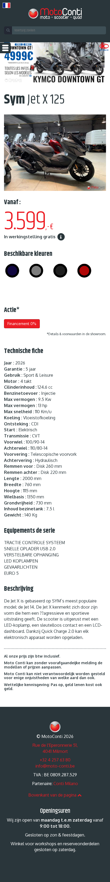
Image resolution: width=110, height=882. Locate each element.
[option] (55, 63)
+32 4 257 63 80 (55, 759)
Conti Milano (65, 783)
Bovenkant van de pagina (52, 795)
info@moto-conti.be (55, 766)
